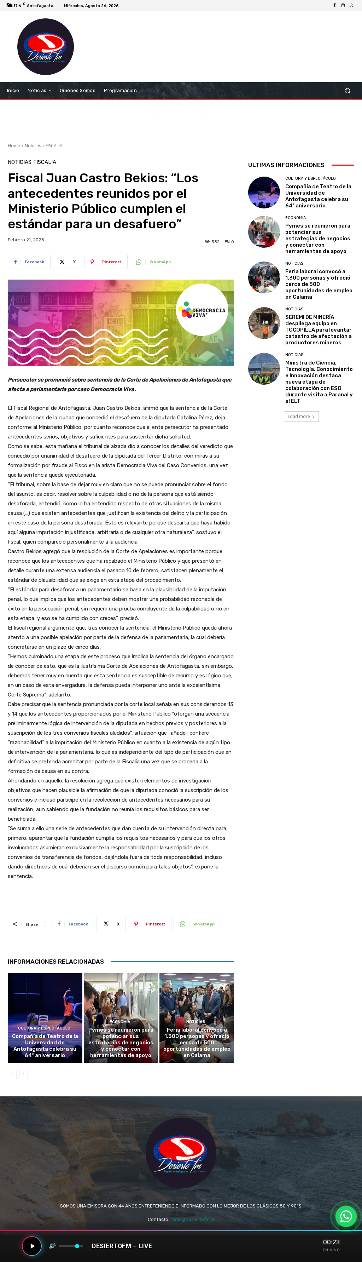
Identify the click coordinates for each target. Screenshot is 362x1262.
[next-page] (23, 1074)
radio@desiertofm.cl (192, 1219)
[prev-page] (12, 1074)
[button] (347, 90)
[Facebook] (334, 5)
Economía (120, 1022)
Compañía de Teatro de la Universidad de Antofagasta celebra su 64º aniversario (45, 1046)
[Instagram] (343, 5)
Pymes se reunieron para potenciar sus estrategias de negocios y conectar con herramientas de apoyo (120, 1043)
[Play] (32, 1246)
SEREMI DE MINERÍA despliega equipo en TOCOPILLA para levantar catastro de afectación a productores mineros (318, 330)
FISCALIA (54, 146)
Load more (299, 416)
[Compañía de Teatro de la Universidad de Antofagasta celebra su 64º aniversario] (45, 1018)
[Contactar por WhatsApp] (345, 1216)
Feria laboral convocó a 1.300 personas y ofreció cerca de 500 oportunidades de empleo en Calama (196, 1043)
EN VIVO (331, 1250)
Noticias (33, 146)
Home (14, 146)
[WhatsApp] (351, 5)
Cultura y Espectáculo (44, 1028)
